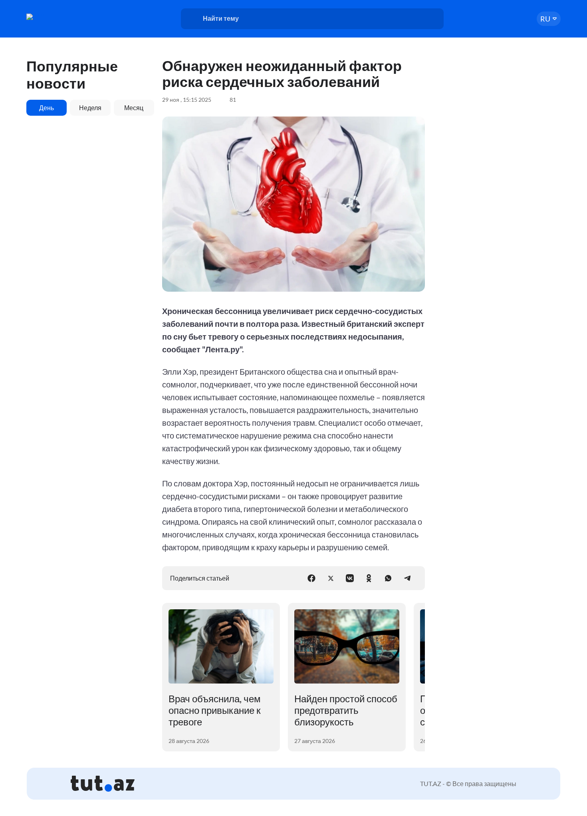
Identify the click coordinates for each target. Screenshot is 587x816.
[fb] (311, 578)
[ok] (369, 578)
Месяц (133, 107)
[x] (330, 578)
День (46, 107)
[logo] (57, 17)
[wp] (388, 578)
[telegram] (407, 578)
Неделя (90, 107)
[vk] (349, 578)
